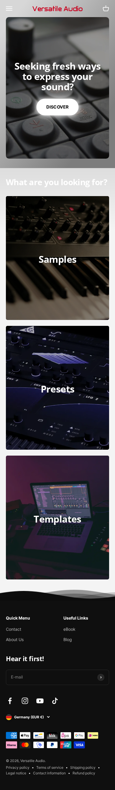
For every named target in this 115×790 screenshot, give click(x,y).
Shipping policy (83, 767)
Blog (67, 639)
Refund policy (84, 773)
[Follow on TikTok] (55, 701)
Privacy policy (17, 767)
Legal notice (16, 773)
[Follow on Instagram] (25, 701)
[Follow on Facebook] (10, 701)
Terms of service (49, 767)
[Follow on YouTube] (40, 701)
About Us (15, 639)
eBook (69, 629)
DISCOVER (57, 106)
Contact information (49, 773)
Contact (13, 629)
